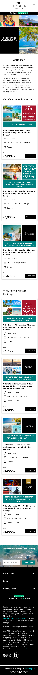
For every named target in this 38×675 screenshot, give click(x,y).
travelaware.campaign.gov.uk (14, 618)
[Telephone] (4, 5)
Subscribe (29, 562)
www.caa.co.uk (21, 649)
